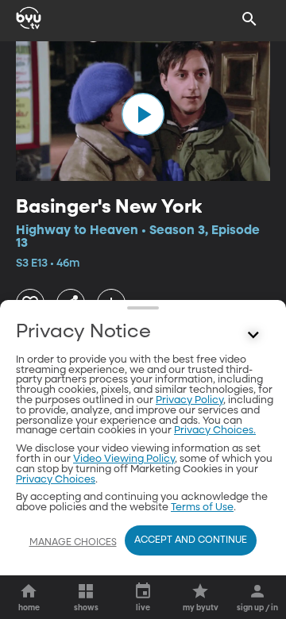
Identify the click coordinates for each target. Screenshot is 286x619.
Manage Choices (73, 543)
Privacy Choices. (215, 430)
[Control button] (253, 336)
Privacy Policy (189, 400)
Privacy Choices (55, 480)
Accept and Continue (190, 540)
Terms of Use (202, 507)
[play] (143, 114)
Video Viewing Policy (124, 459)
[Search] (249, 19)
